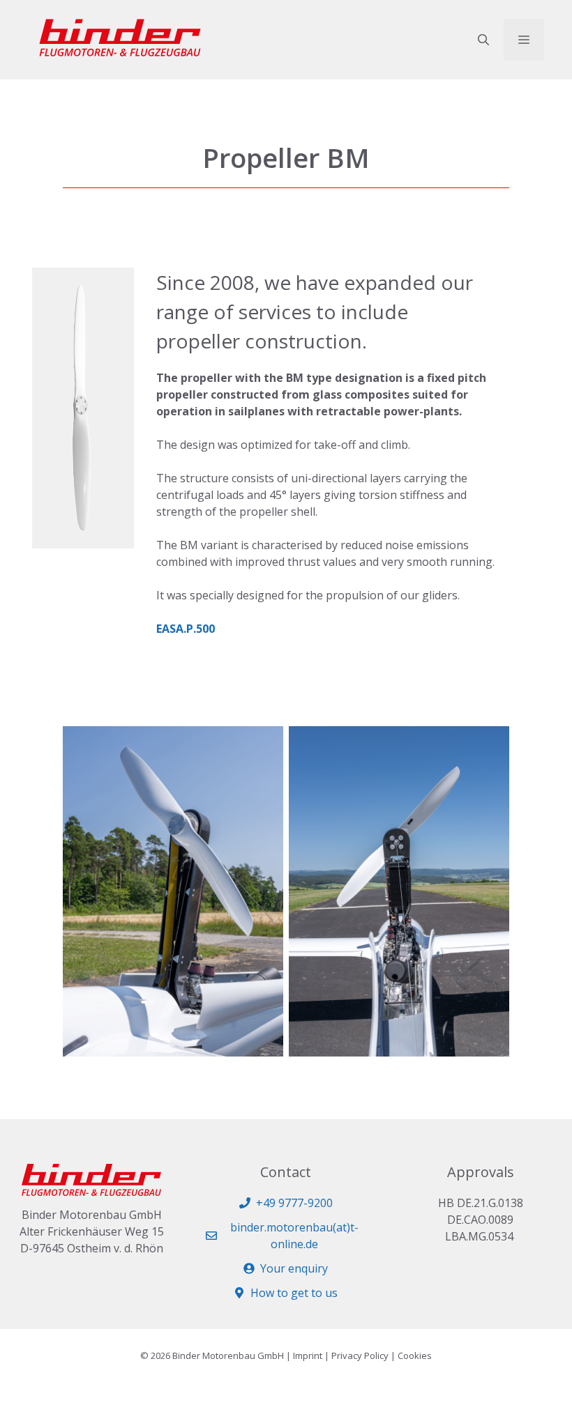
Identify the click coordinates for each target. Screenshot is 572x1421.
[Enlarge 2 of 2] (491, 744)
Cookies (415, 1355)
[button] (483, 40)
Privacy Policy (360, 1355)
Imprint (307, 1355)
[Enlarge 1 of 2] (265, 744)
